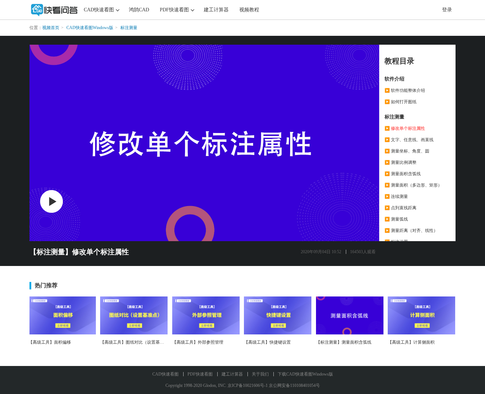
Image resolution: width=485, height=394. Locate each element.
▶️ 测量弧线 (396, 219)
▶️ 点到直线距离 (400, 207)
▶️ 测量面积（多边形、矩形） (413, 185)
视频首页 (50, 27)
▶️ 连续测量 (396, 196)
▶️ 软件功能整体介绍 (405, 90)
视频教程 (249, 9)
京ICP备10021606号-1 (248, 385)
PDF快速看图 (174, 9)
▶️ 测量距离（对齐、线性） (411, 230)
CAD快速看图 (99, 9)
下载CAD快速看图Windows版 (305, 374)
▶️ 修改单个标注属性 (405, 128)
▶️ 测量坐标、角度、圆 (407, 151)
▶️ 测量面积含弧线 (403, 173)
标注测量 (128, 27)
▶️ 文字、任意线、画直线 (409, 139)
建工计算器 (216, 9)
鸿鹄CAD (139, 9)
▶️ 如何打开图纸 (400, 101)
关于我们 (260, 374)
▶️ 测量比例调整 (400, 162)
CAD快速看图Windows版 (89, 27)
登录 (447, 9)
